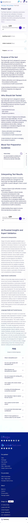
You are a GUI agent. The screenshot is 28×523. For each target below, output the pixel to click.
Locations (3, 464)
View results (4, 462)
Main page (3, 5)
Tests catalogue (10, 5)
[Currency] (11, 501)
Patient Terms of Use (6, 468)
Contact (3, 491)
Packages (3, 460)
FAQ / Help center (5, 466)
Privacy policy (4, 493)
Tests (2, 458)
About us (3, 489)
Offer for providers (5, 476)
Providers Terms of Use (7, 480)
